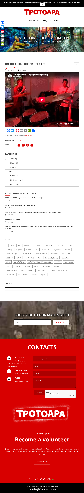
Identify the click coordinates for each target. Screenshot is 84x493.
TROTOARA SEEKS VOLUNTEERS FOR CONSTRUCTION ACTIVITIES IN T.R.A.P (33, 212)
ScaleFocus (66, 258)
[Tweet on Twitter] (23, 145)
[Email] (2, 36)
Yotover (30, 270)
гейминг (34, 274)
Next (76, 64)
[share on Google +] (27, 145)
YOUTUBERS (41, 270)
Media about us (15, 180)
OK (42, 4)
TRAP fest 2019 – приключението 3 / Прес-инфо (24, 198)
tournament (69, 262)
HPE (37, 249)
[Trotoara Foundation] (42, 12)
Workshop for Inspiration (15, 270)
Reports (13, 184)
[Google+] (2, 29)
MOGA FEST (66, 254)
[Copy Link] (2, 40)
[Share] (34, 130)
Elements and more (12, 219)
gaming (9, 249)
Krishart (67, 249)
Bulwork (38, 245)
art (19, 245)
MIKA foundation (41, 254)
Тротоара (10, 274)
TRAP (8, 266)
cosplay (60, 245)
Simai (8, 262)
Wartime (56, 266)
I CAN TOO (45, 249)
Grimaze (28, 249)
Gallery (11, 159)
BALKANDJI (27, 245)
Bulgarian (28, 135)
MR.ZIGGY (9, 258)
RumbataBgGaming (51, 258)
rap (39, 258)
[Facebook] (2, 23)
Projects (47, 21)
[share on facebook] (19, 145)
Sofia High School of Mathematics (39, 262)
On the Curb (29, 258)
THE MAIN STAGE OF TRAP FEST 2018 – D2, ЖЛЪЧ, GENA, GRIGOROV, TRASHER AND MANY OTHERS (39, 227)
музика (43, 274)
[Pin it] (32, 145)
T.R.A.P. (58, 262)
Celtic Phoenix (49, 245)
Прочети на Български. (13, 68)
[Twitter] (2, 27)
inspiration (57, 249)
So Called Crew (19, 262)
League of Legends (12, 254)
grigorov (19, 249)
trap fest (17, 266)
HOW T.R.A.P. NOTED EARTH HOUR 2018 (20, 205)
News (56, 21)
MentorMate (27, 254)
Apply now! (42, 462)
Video (19, 140)
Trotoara (27, 266)
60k (12, 245)
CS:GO (70, 245)
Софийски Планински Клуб (58, 270)
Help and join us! (36, 490)
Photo (12, 163)
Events (12, 176)
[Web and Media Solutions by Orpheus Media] (47, 479)
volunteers (46, 266)
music (19, 258)
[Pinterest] (2, 32)
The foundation (33, 21)
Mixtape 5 (54, 254)
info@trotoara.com (21, 382)
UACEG (36, 266)
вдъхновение (22, 274)
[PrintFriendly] (2, 44)
